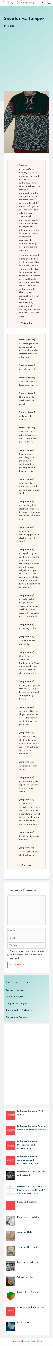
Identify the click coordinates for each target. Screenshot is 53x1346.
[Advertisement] (26, 56)
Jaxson (11, 26)
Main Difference (18, 3)
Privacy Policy (36, 1342)
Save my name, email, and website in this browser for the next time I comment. (27, 954)
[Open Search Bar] (43, 3)
